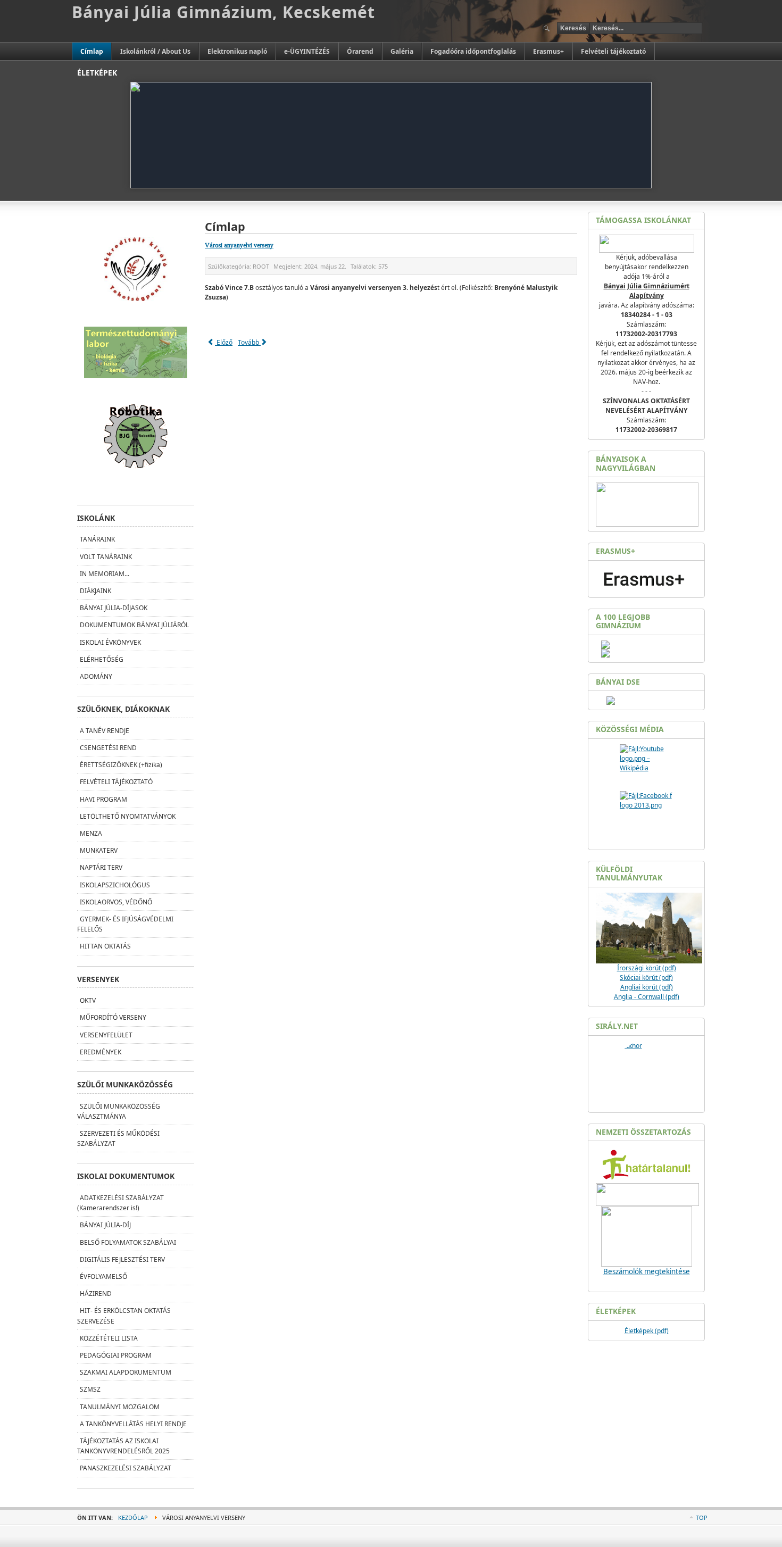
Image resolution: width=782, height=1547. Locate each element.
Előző (223, 342)
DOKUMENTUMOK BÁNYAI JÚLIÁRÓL (134, 624)
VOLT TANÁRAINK (106, 556)
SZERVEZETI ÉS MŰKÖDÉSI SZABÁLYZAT (118, 1138)
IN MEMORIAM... (104, 573)
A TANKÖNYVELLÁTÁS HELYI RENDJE (133, 1423)
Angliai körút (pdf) (646, 987)
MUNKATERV (99, 850)
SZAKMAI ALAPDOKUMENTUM (125, 1372)
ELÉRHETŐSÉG (101, 659)
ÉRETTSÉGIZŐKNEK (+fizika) (121, 764)
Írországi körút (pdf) (646, 967)
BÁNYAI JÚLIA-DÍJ (105, 1224)
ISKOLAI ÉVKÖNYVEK (110, 642)
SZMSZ (90, 1389)
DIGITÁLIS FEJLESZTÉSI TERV (122, 1259)
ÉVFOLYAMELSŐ (103, 1276)
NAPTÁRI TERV (101, 867)
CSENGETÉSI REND (108, 747)
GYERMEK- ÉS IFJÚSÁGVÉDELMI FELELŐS (125, 924)
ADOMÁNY (96, 676)
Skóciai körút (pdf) (646, 977)
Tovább (249, 342)
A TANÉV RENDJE (104, 730)
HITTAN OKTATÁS (105, 946)
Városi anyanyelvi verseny (239, 245)
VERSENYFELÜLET (106, 1034)
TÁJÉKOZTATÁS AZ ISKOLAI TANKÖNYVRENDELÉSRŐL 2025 (123, 1445)
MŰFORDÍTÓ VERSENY (113, 1017)
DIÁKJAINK (95, 590)
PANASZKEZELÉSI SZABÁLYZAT (125, 1468)
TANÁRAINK (97, 539)
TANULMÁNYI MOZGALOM (120, 1406)
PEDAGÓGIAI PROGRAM (116, 1355)
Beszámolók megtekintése (646, 1271)
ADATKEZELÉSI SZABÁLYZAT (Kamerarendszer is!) (120, 1202)
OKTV (88, 1000)
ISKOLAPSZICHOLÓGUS (115, 884)
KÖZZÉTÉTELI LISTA (109, 1338)
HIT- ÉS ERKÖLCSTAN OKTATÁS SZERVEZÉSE (124, 1315)
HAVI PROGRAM (103, 799)
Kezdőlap (133, 1517)
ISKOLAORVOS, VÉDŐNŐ (116, 901)
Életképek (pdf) (647, 1330)
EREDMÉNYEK (100, 1052)
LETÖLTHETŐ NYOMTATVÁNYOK (128, 816)
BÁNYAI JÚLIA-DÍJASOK (113, 607)
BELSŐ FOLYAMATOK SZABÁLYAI (128, 1242)
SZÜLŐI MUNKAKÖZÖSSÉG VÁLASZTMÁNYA (118, 1111)
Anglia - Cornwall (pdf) (646, 996)
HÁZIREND (96, 1293)
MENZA (91, 833)
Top (702, 1517)
